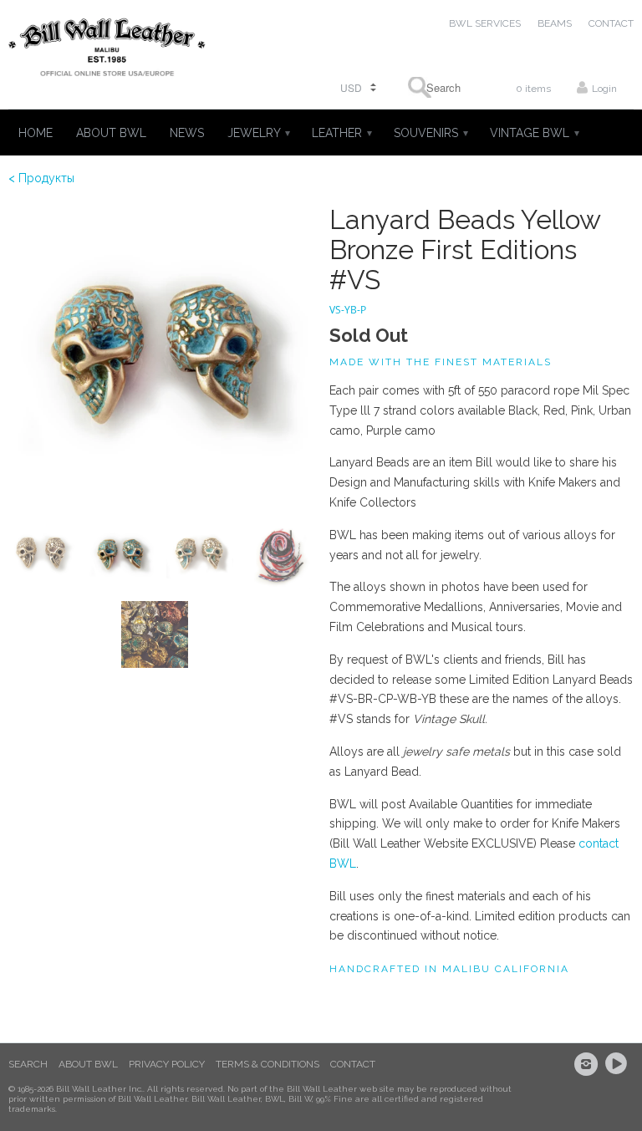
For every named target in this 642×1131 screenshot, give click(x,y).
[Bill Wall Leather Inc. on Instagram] (588, 1064)
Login (604, 88)
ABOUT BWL (111, 133)
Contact (352, 1064)
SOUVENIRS (430, 133)
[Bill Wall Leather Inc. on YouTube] (619, 1064)
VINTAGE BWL (534, 133)
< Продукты (41, 178)
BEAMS (555, 23)
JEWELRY (257, 133)
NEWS (187, 133)
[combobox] (438, 87)
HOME (35, 133)
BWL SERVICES (485, 23)
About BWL (88, 1064)
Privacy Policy (167, 1064)
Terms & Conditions (267, 1064)
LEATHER (341, 133)
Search (28, 1064)
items (533, 88)
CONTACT (611, 23)
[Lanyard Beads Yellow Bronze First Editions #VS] (160, 357)
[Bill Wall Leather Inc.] (107, 51)
